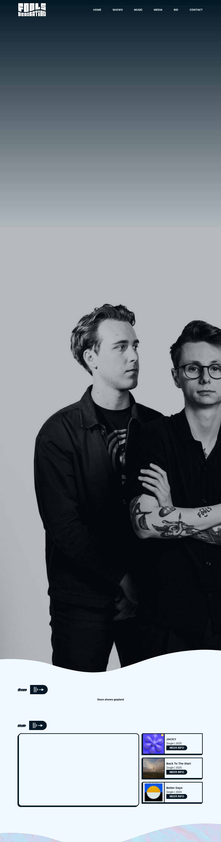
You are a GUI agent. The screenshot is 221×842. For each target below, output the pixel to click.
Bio (176, 9)
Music (138, 9)
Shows (118, 9)
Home (97, 9)
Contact (196, 9)
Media (158, 9)
